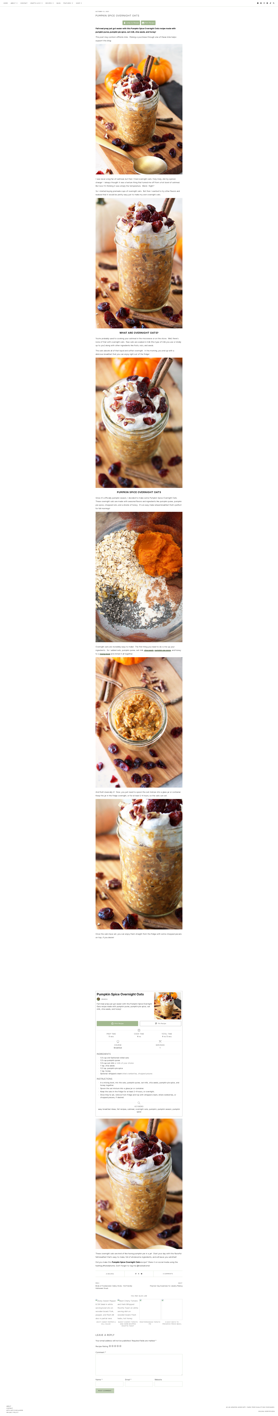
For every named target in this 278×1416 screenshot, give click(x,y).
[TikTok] (270, 3)
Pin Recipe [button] (162, 1023)
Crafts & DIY (35, 3)
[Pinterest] (261, 3)
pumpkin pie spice (163, 650)
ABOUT (9, 1406)
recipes (49, 3)
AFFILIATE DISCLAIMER (15, 1410)
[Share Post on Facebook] (136, 1274)
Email (128, 1379)
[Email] (257, 3)
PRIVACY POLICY (13, 1412)
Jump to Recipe (132, 23)
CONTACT (10, 1408)
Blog (59, 3)
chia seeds (149, 650)
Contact (24, 3)
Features (67, 3)
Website (158, 1379)
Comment (101, 1352)
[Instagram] (264, 3)
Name (99, 1379)
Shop (78, 3)
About (13, 3)
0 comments (168, 1274)
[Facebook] (267, 3)
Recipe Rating (102, 1346)
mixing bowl (105, 654)
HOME (6, 3)
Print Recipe (149, 23)
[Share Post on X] (138, 1274)
